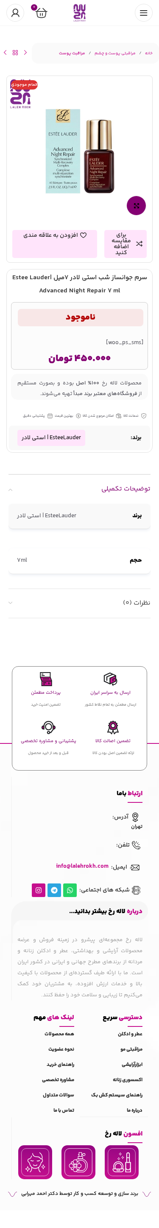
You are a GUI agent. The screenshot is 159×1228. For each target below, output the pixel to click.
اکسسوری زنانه (127, 1080)
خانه (149, 53)
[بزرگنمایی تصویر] (136, 205)
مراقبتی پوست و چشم (115, 53)
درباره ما (134, 1111)
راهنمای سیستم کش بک (116, 1095)
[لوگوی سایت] (80, 12)
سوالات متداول (58, 1095)
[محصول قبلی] (25, 53)
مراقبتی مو (131, 1050)
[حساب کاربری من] (15, 12)
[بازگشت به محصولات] (15, 53)
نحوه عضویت (61, 1050)
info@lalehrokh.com (82, 866)
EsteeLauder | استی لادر (51, 438)
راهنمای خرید (60, 1065)
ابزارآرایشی (132, 1065)
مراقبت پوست (72, 53)
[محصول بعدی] (5, 53)
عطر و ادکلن (130, 1034)
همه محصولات (59, 1034)
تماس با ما (63, 1111)
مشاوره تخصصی (58, 1080)
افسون (123, 1134)
